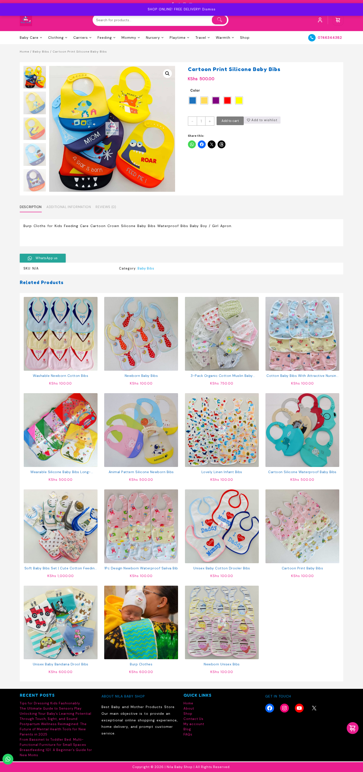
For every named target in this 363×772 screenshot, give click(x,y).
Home (24, 52)
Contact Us (193, 719)
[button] (167, 73)
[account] (320, 20)
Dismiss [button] (209, 9)
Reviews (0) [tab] (106, 207)
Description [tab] (31, 207)
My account (193, 724)
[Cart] (338, 20)
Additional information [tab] (68, 207)
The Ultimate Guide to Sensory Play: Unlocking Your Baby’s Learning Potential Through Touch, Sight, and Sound (55, 713)
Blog (187, 729)
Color (195, 90)
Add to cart (230, 121)
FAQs (187, 734)
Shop (187, 714)
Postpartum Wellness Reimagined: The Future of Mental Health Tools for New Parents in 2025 (53, 729)
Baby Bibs (41, 52)
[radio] (192, 100)
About (188, 708)
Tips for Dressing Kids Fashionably (50, 703)
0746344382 (330, 37)
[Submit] (219, 20)
